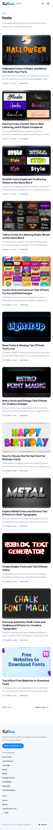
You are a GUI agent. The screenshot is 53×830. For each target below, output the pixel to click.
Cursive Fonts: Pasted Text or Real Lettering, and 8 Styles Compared (23, 125)
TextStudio (12, 824)
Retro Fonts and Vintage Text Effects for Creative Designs (24, 402)
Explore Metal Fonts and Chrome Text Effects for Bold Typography (24, 513)
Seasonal (6, 786)
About (5, 804)
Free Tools (6, 757)
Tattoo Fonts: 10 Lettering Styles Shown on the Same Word (26, 236)
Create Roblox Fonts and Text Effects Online (25, 568)
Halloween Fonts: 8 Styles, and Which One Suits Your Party (24, 70)
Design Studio (8, 778)
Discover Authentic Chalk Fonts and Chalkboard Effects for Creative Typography (23, 625)
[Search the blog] (42, 3)
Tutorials (6, 765)
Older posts (40, 707)
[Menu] (48, 3)
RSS (6, 813)
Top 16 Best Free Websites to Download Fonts (25, 682)
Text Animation (8, 790)
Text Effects (7, 761)
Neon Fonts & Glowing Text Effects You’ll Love (23, 347)
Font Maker (7, 782)
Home (4, 800)
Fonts (4, 769)
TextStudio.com (9, 808)
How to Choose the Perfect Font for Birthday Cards (23, 457)
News (4, 773)
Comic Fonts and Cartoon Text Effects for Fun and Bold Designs (25, 291)
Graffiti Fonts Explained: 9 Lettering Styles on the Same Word (24, 181)
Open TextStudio (11, 746)
